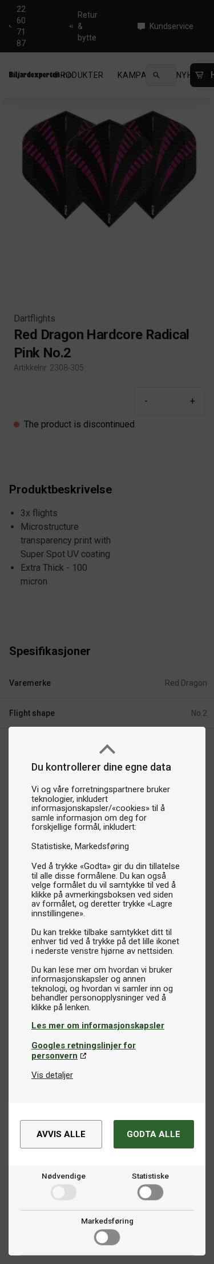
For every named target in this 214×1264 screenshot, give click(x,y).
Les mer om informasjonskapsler (97, 1025)
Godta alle (153, 1134)
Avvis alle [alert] (61, 1134)
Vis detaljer (52, 1075)
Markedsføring (107, 1220)
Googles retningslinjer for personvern (83, 1050)
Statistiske (150, 1175)
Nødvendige (64, 1175)
